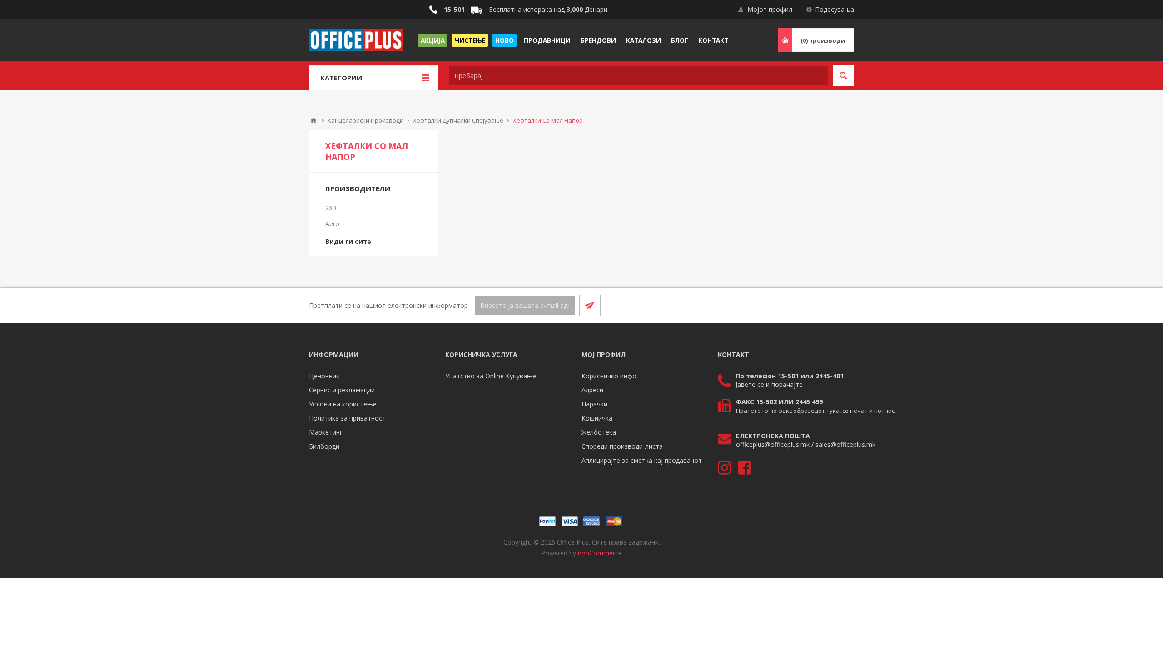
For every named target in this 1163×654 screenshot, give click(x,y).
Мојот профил (769, 9)
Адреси (592, 390)
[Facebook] (821, 305)
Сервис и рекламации (342, 390)
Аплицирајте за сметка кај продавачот (642, 460)
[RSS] (843, 305)
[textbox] (638, 75)
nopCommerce (600, 553)
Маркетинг (326, 432)
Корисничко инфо (609, 376)
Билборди (324, 446)
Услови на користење (343, 404)
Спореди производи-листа (622, 446)
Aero (332, 223)
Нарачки (594, 404)
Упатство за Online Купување (491, 376)
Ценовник (324, 376)
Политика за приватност (347, 418)
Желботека (599, 432)
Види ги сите (348, 241)
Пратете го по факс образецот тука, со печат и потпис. (816, 410)
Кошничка (597, 418)
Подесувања (834, 9)
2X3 (330, 207)
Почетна (313, 120)
